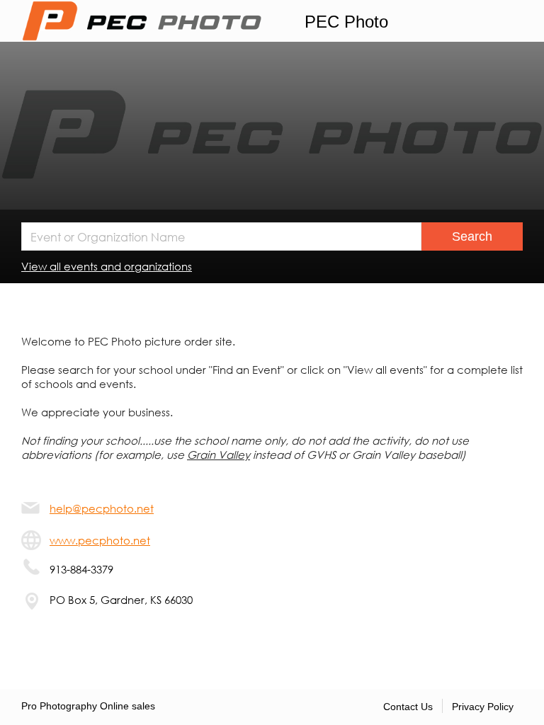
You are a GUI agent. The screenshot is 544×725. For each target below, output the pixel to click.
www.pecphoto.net (100, 540)
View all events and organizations (106, 266)
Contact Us (408, 706)
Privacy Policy (483, 706)
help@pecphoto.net (102, 508)
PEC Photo (346, 21)
